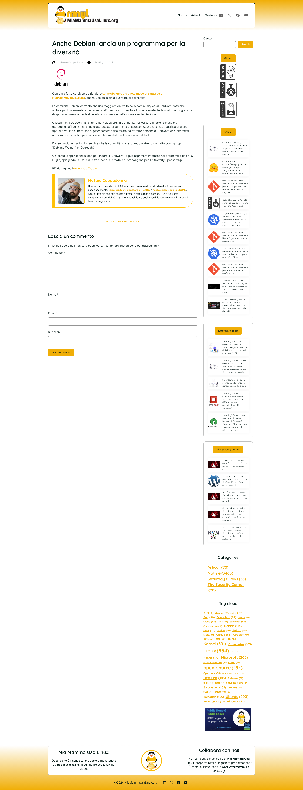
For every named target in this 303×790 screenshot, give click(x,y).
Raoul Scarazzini (68, 764)
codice (222, 622)
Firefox (208, 635)
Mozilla (234, 662)
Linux (216, 650)
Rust (219, 682)
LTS (234, 652)
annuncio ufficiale (85, 168)
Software (235, 687)
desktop (209, 630)
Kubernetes (240, 644)
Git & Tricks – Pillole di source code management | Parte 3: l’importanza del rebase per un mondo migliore (235, 186)
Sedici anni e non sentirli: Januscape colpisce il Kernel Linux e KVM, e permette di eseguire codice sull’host (234, 533)
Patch (239, 673)
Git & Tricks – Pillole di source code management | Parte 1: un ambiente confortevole (235, 269)
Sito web (54, 332)
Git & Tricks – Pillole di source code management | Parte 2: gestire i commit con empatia (235, 237)
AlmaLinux (222, 613)
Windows (235, 701)
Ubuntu (237, 696)
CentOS (244, 617)
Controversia (212, 626)
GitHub (228, 58)
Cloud (209, 621)
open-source (223, 668)
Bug (209, 617)
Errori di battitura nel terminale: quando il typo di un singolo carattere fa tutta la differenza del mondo (234, 286)
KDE (231, 639)
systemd (223, 691)
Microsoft (234, 657)
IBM (208, 638)
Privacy (219, 771)
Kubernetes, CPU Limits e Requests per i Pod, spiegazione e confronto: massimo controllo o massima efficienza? (234, 219)
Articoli (228, 131)
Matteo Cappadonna (107, 180)
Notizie (109, 221)
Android (236, 613)
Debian (122, 221)
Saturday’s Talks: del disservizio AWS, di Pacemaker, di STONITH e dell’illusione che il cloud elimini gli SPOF (234, 347)
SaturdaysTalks (237, 682)
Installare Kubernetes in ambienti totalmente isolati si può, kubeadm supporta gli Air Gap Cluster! (235, 253)
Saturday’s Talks (228, 330)
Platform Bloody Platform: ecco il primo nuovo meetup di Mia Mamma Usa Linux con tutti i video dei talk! (234, 305)
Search (245, 44)
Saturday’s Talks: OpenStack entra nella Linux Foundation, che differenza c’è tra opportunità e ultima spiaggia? (233, 400)
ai (208, 613)
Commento (56, 252)
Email (53, 313)
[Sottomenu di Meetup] (216, 15)
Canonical (226, 617)
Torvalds (213, 697)
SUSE (208, 692)
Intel (220, 638)
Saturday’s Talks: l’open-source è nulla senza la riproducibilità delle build (234, 383)
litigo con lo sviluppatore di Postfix (129, 190)
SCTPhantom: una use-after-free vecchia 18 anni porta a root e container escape (234, 464)
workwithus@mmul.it (235, 767)
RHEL (208, 682)
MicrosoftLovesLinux (215, 662)
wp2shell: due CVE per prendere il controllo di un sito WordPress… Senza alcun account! (234, 480)
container (238, 621)
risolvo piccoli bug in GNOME (169, 190)
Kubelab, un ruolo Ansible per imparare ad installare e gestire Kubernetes (235, 203)
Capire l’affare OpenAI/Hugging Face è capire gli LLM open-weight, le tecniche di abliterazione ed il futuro (234, 167)
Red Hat (214, 678)
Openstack (212, 673)
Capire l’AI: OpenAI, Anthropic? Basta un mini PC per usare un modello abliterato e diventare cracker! (234, 148)
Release (235, 678)
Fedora (239, 630)
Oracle (227, 673)
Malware (211, 657)
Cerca (207, 38)
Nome (53, 294)
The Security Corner (228, 449)
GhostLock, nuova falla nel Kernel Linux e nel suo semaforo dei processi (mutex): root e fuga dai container (234, 514)
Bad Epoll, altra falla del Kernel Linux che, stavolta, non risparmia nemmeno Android (234, 496)
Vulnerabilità (214, 701)
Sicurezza (214, 687)
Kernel (214, 643)
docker (224, 630)
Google (241, 634)
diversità (134, 221)
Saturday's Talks (227, 579)
